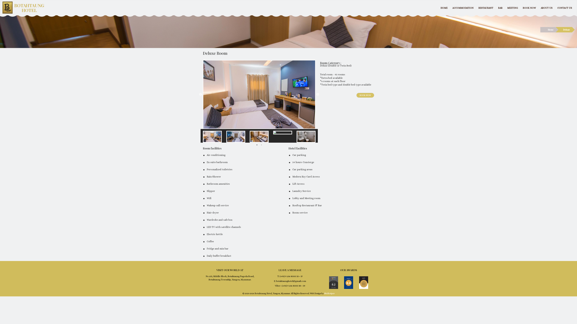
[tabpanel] (212, 136)
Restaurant (485, 7)
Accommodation (463, 7)
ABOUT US (547, 7)
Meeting (512, 7)
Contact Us (564, 7)
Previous (200, 94)
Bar (500, 7)
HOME (444, 7)
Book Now (529, 7)
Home (550, 29)
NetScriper (329, 293)
